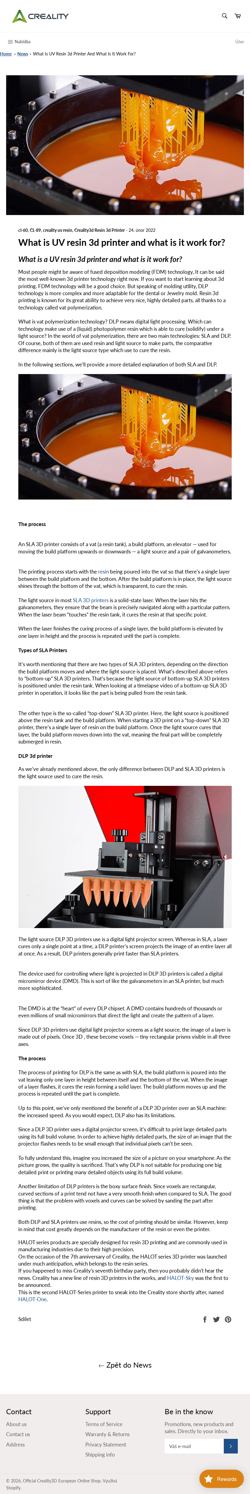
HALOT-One (32, 1299)
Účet (239, 41)
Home (6, 53)
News (22, 53)
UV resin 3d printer (79, 259)
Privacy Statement (105, 1444)
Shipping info (100, 1454)
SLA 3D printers (91, 600)
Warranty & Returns (107, 1434)
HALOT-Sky (180, 1278)
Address (15, 1444)
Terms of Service (104, 1424)
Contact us (18, 1434)
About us (16, 1424)
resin (103, 571)
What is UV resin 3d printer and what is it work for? (84, 53)
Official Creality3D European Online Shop (62, 1480)
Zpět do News (128, 1364)
